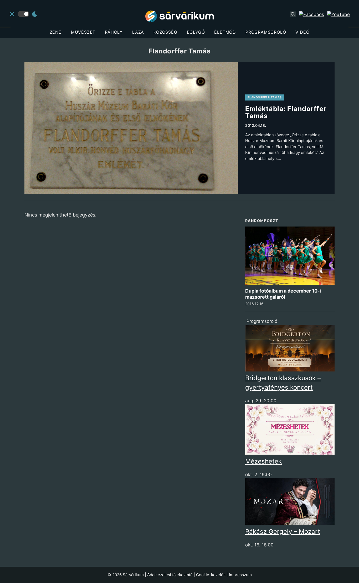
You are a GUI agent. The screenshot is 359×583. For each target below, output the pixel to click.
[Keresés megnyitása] (293, 14)
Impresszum (240, 574)
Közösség (165, 32)
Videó (302, 32)
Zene (55, 32)
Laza (138, 32)
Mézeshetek (263, 461)
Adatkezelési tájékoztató (170, 574)
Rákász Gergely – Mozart (282, 531)
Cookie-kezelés (210, 574)
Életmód (225, 32)
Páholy (114, 32)
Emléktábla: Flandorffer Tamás (285, 112)
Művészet (83, 32)
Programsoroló (265, 32)
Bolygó (196, 32)
